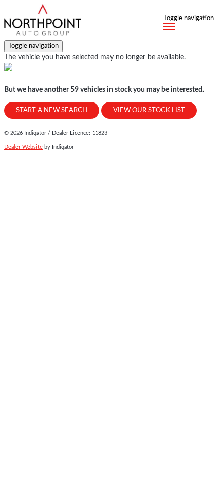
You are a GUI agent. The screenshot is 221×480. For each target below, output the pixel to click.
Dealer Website (23, 147)
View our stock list (149, 110)
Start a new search (51, 110)
